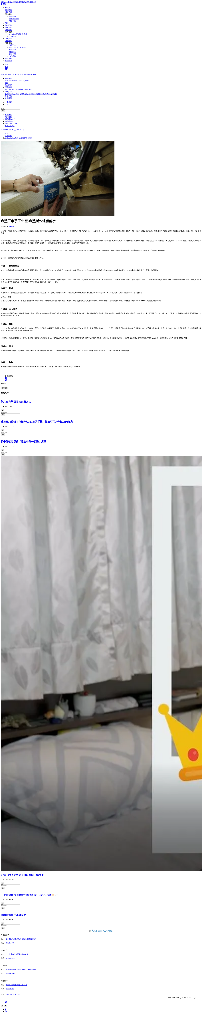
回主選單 (8, 12)
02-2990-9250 (10, 958)
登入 (8, 8)
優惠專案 (8, 27)
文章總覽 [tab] (8, 102)
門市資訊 (8, 38)
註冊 (6, 64)
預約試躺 (8, 25)
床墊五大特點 (14, 19)
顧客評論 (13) (10, 119)
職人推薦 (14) (10, 121)
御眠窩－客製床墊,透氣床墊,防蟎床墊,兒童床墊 (18, 2)
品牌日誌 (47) (10, 126)
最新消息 (8, 58)
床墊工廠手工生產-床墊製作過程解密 (19, 138)
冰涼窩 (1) (12, 130)
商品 (6, 23)
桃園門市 (12, 52)
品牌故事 (12, 16)
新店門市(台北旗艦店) (17, 47)
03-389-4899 (10, 973)
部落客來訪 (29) (11, 123)
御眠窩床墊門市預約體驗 (103, 931)
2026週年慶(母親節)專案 (18, 34)
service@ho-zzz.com (13, 994)
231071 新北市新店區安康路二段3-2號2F (21, 939)
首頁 (6, 133)
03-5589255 (10, 989)
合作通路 (12, 56)
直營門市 (12, 45)
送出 (3, 110)
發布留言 (4, 388)
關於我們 (8, 10)
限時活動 (8, 117)
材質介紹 (12, 21)
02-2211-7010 (10, 943)
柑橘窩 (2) (5, 130)
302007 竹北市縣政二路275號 (16, 985)
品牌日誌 (11, 226)
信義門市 (12, 50)
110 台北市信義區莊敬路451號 (17, 954)
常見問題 (8, 61)
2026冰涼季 (13, 36)
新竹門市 (12, 54)
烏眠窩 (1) (20, 130)
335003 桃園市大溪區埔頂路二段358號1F (21, 969)
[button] (8, 78)
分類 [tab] (6, 104)
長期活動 (8, 115)
